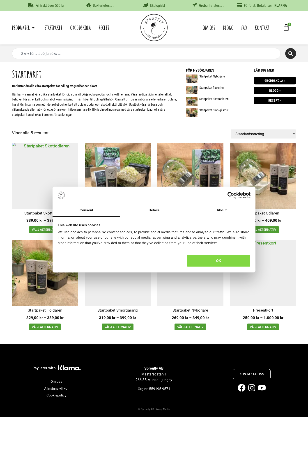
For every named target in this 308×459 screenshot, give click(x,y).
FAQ (244, 27)
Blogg (228, 27)
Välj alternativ (45, 229)
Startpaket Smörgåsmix (213, 110)
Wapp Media (163, 409)
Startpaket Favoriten (212, 87)
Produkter (21, 27)
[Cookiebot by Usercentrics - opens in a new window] (231, 195)
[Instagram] (252, 388)
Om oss (209, 27)
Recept (104, 27)
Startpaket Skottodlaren (214, 99)
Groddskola (80, 27)
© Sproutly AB (146, 409)
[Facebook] (242, 388)
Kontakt (262, 27)
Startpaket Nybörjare (212, 76)
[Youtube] (262, 388)
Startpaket (53, 27)
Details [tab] (154, 210)
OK (218, 261)
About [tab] (222, 210)
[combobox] (146, 53)
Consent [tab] (86, 210)
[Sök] (290, 53)
